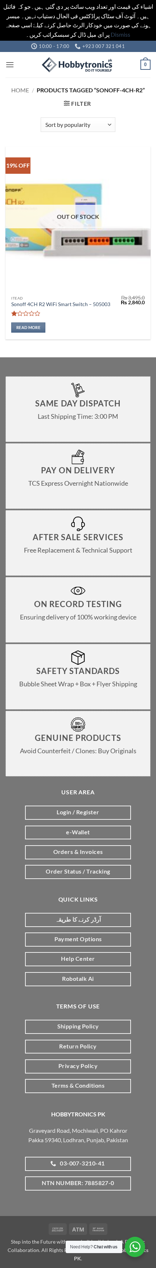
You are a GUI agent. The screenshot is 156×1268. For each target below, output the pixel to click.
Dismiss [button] (120, 34)
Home (20, 90)
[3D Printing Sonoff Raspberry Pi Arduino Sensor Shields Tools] (78, 64)
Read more (28, 327)
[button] (9, 64)
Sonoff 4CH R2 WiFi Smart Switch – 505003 (60, 304)
